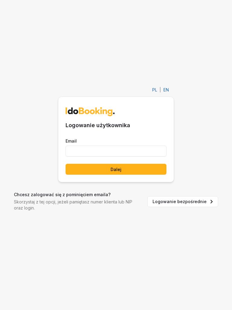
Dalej (116, 169)
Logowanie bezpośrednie (180, 201)
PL (154, 89)
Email (71, 140)
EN (166, 89)
